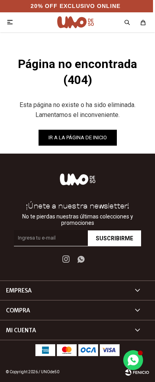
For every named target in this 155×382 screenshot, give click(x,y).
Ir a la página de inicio (77, 137)
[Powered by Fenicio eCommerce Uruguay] (137, 372)
